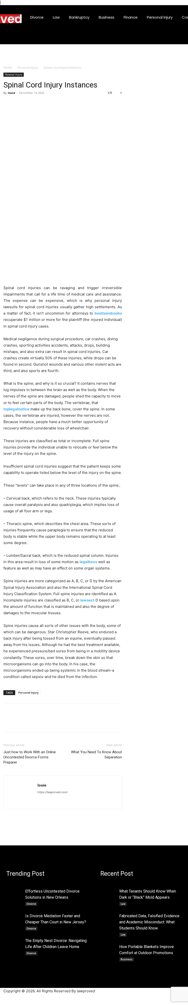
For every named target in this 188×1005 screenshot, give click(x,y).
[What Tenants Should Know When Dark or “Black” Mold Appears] (108, 891)
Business (126, 959)
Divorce (31, 904)
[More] (53, 104)
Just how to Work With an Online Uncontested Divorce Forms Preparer (29, 757)
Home (7, 68)
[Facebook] (8, 104)
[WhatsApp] (42, 104)
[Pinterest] (31, 104)
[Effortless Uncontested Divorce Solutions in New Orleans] (14, 891)
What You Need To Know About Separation (96, 754)
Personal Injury (27, 68)
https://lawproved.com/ (52, 792)
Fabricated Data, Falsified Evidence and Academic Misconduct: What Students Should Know (149, 922)
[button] (114, 38)
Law (123, 904)
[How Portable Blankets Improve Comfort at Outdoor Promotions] (108, 946)
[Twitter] (19, 104)
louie (11, 93)
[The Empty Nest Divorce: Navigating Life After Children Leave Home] (14, 940)
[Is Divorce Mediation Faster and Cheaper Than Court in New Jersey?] (14, 916)
